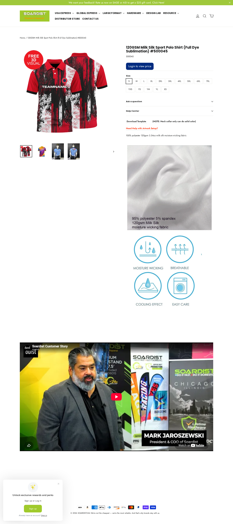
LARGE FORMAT (112, 13)
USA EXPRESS (63, 13)
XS (165, 89)
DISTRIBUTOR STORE (67, 18)
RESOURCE (170, 13)
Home (22, 37)
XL (151, 81)
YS (139, 89)
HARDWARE (134, 13)
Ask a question (134, 101)
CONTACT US (90, 18)
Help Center (132, 111)
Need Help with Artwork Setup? (142, 128)
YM (148, 89)
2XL (160, 81)
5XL (189, 81)
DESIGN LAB (153, 13)
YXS (130, 89)
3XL (170, 81)
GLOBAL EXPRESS (87, 13)
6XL (198, 81)
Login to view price (139, 66)
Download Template (136, 121)
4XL (179, 81)
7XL (208, 81)
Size (128, 76)
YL (157, 89)
